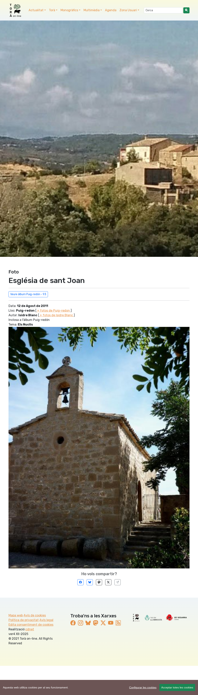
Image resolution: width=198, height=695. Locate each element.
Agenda (110, 10)
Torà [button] (52, 10)
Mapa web (16, 615)
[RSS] (118, 623)
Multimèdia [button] (92, 10)
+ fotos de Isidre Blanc (56, 315)
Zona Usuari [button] (128, 10)
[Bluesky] (90, 582)
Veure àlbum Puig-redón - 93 (28, 294)
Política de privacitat (24, 620)
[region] (99, 687)
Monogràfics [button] (69, 10)
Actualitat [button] (36, 10)
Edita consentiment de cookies (31, 624)
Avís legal (46, 620)
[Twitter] (108, 582)
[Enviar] (117, 582)
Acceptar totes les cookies (177, 687)
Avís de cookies (35, 615)
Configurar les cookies (142, 687)
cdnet (29, 629)
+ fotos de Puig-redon (53, 310)
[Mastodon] (99, 582)
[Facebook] (80, 582)
